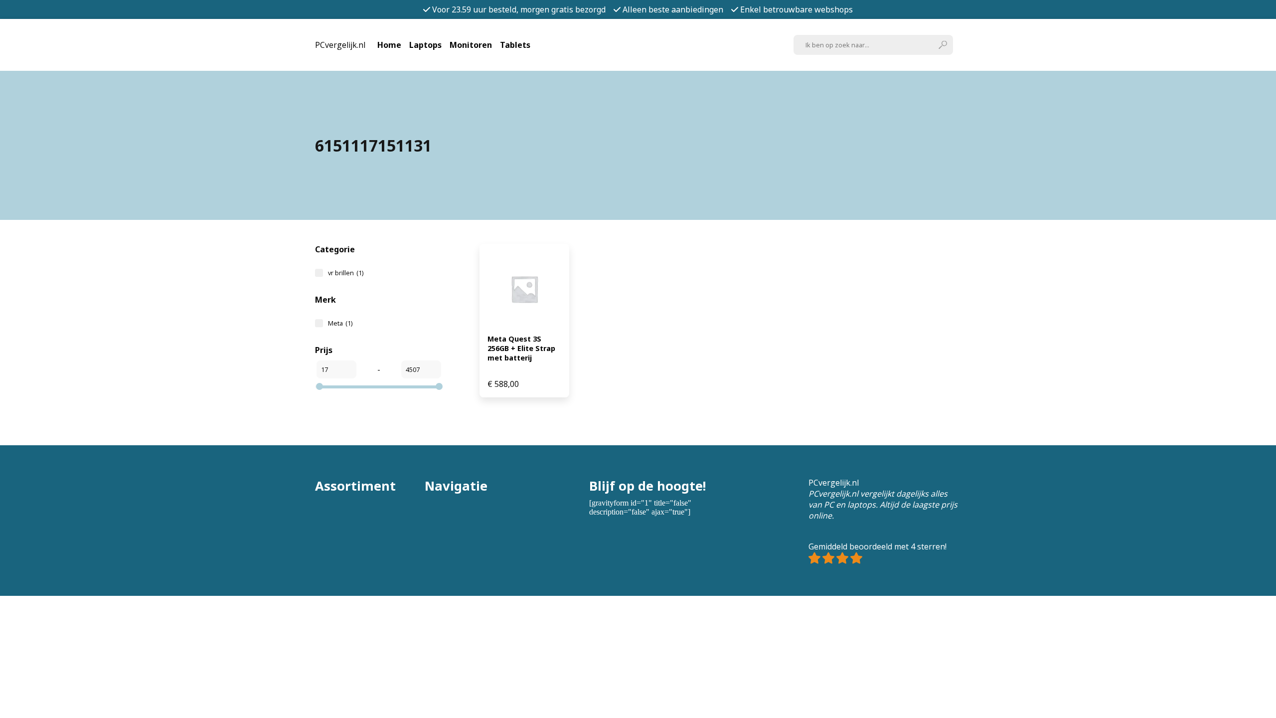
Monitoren (471, 44)
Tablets (515, 44)
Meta (340, 323)
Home (389, 44)
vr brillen (345, 272)
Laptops (425, 44)
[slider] (319, 386)
